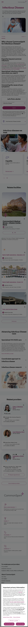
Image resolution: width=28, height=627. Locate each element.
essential (20, 592)
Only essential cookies (9, 624)
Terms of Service (16, 617)
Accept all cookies (20, 624)
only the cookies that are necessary (17, 601)
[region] (14, 605)
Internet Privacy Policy (7, 617)
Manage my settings (14, 620)
